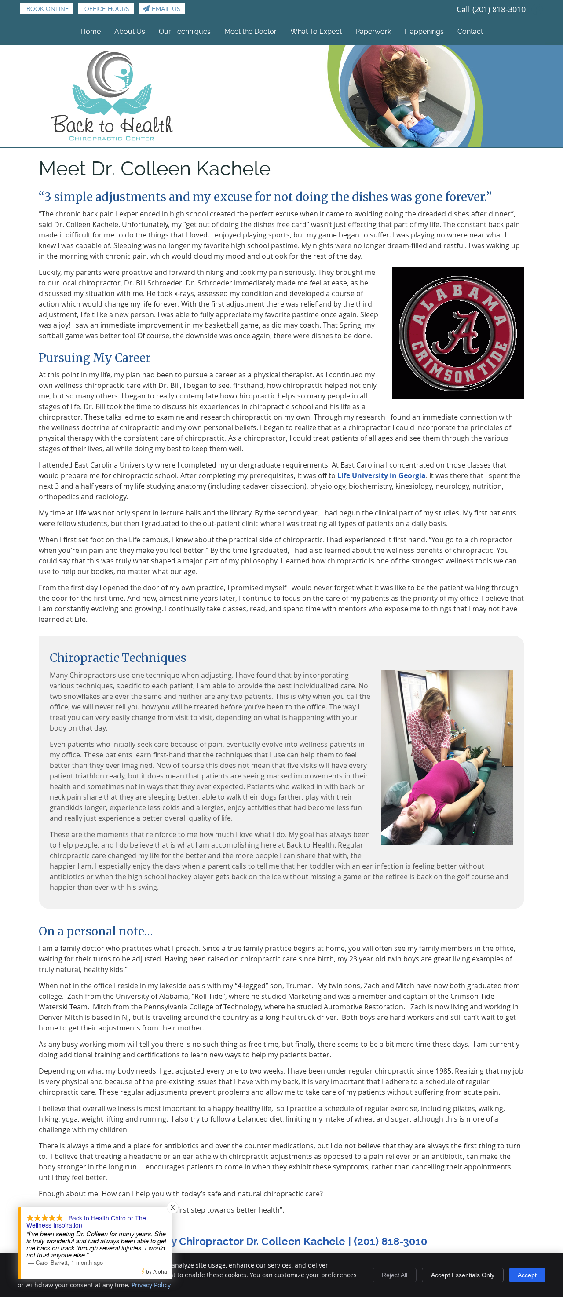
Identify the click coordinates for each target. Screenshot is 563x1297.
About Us (129, 31)
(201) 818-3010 (499, 9)
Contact (470, 31)
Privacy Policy (151, 1285)
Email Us (166, 8)
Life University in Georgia (381, 475)
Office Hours (107, 8)
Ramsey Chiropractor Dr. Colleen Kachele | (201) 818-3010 (281, 1241)
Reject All (394, 1275)
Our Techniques (185, 31)
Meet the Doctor (250, 31)
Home (90, 31)
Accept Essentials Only (462, 1275)
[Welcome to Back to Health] (112, 141)
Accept (527, 1275)
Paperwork (373, 31)
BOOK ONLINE (47, 8)
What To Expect (316, 31)
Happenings (424, 31)
